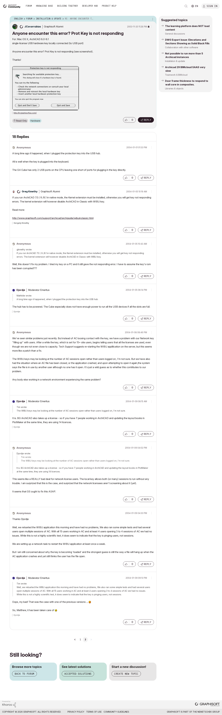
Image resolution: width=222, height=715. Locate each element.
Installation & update (175, 61)
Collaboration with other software (181, 47)
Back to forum (24, 673)
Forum (29, 6)
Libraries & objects (174, 88)
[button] (126, 119)
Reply (147, 119)
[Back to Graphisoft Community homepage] (12, 6)
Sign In (212, 5)
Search (186, 6)
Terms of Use (94, 711)
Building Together (67, 6)
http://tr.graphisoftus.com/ (25, 113)
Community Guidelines (116, 711)
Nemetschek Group (209, 711)
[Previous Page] (75, 639)
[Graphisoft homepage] (207, 705)
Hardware (35, 120)
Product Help (109, 6)
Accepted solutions (78, 673)
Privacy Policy (76, 711)
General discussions (175, 33)
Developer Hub (90, 6)
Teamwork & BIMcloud (176, 75)
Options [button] (152, 19)
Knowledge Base (44, 6)
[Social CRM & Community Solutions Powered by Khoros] (9, 703)
